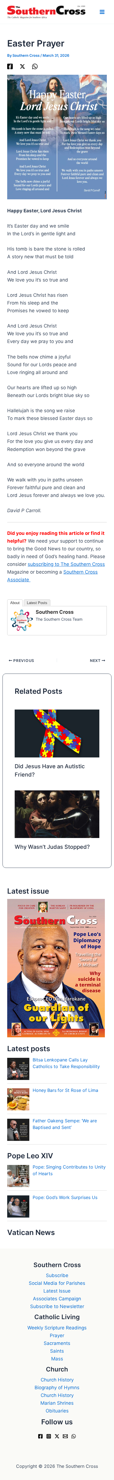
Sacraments (57, 1343)
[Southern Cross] (22, 620)
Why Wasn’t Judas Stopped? (52, 847)
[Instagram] (48, 1436)
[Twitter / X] (22, 66)
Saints (57, 1351)
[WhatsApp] (35, 66)
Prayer (57, 1335)
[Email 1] (65, 1436)
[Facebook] (10, 66)
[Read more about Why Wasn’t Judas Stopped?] (57, 814)
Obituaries (57, 1411)
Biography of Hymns (57, 1387)
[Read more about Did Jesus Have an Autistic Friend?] (57, 733)
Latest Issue (57, 1291)
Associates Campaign (57, 1298)
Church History (57, 1380)
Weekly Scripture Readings (57, 1328)
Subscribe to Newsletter (57, 1306)
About (15, 603)
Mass (57, 1359)
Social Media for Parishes (57, 1283)
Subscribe (57, 1275)
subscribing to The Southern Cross (66, 564)
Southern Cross (55, 612)
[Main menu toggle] (102, 12)
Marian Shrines (57, 1403)
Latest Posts (37, 603)
